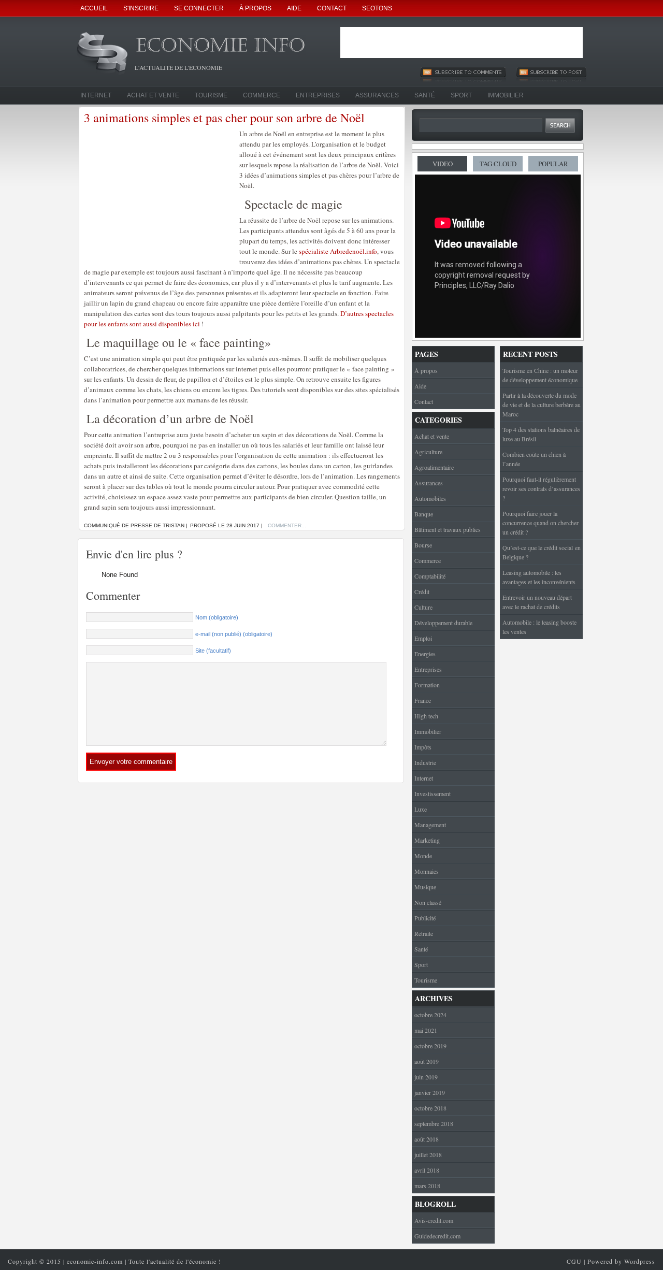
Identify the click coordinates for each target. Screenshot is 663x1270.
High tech (426, 716)
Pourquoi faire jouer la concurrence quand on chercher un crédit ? (540, 522)
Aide (294, 8)
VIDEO (443, 163)
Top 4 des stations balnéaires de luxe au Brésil (541, 434)
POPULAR (553, 163)
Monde (423, 856)
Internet (95, 95)
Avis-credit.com (433, 1220)
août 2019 (426, 1061)
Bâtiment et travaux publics (447, 529)
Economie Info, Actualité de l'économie (233, 48)
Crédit (421, 591)
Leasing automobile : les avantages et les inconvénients (538, 577)
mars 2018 (427, 1185)
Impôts (422, 747)
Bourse (423, 545)
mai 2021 (425, 1030)
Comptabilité (429, 576)
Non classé (427, 902)
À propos (255, 8)
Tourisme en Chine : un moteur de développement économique (540, 375)
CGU (574, 1261)
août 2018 (426, 1139)
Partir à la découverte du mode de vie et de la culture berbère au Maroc (541, 404)
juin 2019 (426, 1077)
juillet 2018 (428, 1154)
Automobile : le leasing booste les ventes (539, 627)
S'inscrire (140, 8)
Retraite (423, 933)
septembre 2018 (433, 1123)
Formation (427, 685)
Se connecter (199, 8)
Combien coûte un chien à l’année (534, 459)
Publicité (425, 918)
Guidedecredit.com (437, 1236)
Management (430, 824)
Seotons (377, 8)
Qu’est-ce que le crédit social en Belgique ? (541, 552)
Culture (423, 607)
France (422, 700)
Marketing (427, 840)
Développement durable (443, 622)
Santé (424, 95)
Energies (425, 654)
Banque (423, 514)
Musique (425, 887)
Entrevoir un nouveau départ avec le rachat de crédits (537, 602)
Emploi (423, 638)
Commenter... (287, 525)
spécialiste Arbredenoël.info (338, 251)
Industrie (425, 762)
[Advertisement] (461, 42)
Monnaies (426, 871)
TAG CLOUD (498, 163)
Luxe (420, 809)
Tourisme (211, 95)
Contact (332, 8)
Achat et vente (153, 95)
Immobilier (505, 95)
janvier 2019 (429, 1092)
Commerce (261, 95)
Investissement (432, 793)
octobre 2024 (430, 1015)
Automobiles (430, 498)
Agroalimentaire (434, 467)
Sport (461, 95)
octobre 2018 (430, 1108)
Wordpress (639, 1261)
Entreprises (318, 95)
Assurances (377, 95)
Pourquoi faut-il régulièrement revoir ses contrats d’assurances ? (541, 488)
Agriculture (428, 452)
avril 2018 (426, 1170)
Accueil (94, 8)
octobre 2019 (430, 1046)
